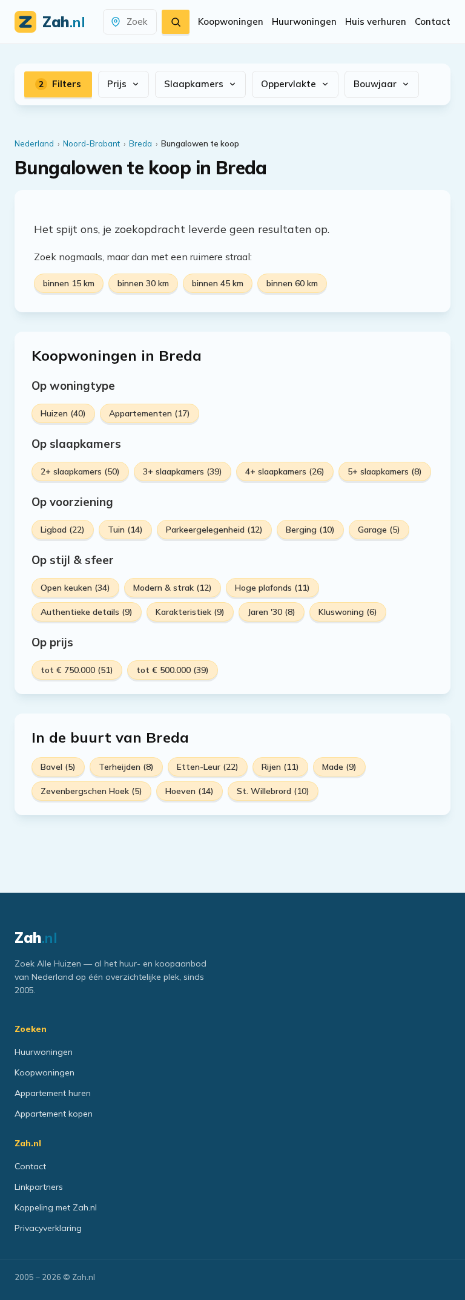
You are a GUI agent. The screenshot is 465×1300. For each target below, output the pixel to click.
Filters (60, 84)
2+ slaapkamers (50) (80, 471)
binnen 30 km (143, 283)
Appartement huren (53, 1093)
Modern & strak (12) (172, 587)
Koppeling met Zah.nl (56, 1207)
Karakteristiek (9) (190, 611)
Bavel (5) (58, 766)
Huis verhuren (375, 21)
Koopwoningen (230, 21)
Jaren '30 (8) (271, 611)
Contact (432, 21)
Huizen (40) (63, 413)
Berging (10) (310, 529)
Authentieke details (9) (87, 611)
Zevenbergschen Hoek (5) (91, 791)
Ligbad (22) (63, 529)
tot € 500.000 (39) (172, 670)
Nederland (34, 143)
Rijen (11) (280, 766)
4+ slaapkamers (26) (285, 471)
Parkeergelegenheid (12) (214, 529)
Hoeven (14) (189, 791)
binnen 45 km (217, 283)
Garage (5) (379, 529)
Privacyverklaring (48, 1228)
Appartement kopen (54, 1113)
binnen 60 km (292, 283)
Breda (140, 143)
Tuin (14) (125, 529)
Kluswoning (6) (347, 611)
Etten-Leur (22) (208, 766)
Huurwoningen (304, 21)
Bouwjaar (375, 84)
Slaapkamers (193, 84)
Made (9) (339, 766)
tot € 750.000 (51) (77, 670)
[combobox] (136, 22)
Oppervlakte (288, 84)
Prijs (117, 84)
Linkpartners (39, 1186)
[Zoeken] (176, 22)
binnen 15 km (68, 283)
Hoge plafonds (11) (272, 587)
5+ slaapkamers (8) (385, 471)
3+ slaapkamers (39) (182, 471)
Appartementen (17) (149, 413)
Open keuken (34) (75, 587)
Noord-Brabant (91, 143)
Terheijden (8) (126, 766)
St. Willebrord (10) (273, 791)
